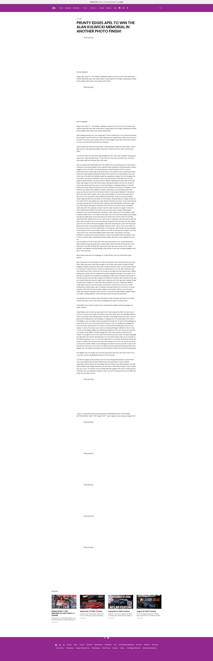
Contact (101, 8)
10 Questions (70, 648)
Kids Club (155, 644)
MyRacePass (98, 644)
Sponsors (89, 644)
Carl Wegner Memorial (133, 648)
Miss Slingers (96, 648)
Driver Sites (59, 648)
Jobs (114, 8)
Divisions (139, 644)
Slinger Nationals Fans (83, 648)
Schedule (68, 8)
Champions (108, 644)
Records (115, 648)
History (122, 648)
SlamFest (147, 644)
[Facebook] (108, 638)
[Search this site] (160, 8)
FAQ (115, 644)
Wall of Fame (106, 648)
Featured (79, 18)
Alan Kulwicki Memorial (150, 648)
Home (61, 8)
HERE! (121, 2)
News (75, 644)
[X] (105, 638)
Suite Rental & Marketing (126, 644)
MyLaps (108, 8)
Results (69, 644)
